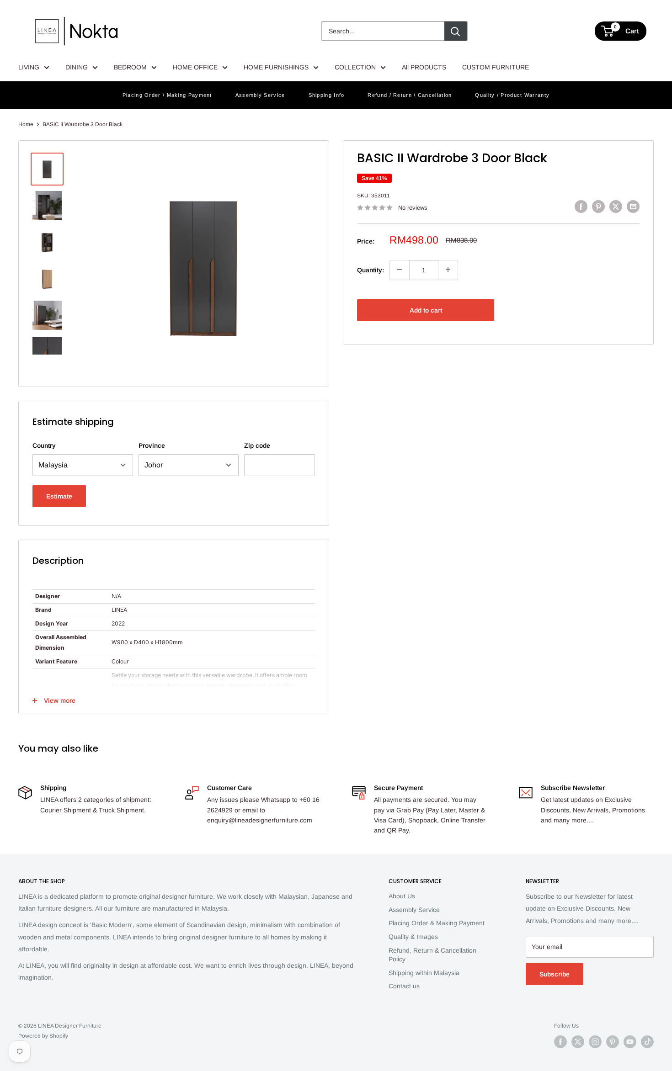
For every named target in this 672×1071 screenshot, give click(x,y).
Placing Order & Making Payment (437, 923)
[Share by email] (633, 206)
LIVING (28, 67)
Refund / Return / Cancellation (410, 95)
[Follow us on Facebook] (560, 1041)
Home (25, 124)
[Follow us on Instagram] (595, 1041)
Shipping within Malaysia (424, 972)
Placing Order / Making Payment (167, 95)
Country (44, 445)
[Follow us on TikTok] (647, 1041)
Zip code (257, 445)
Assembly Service (260, 95)
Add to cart (426, 309)
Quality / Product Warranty (512, 95)
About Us (402, 896)
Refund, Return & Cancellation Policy (432, 955)
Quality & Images (413, 936)
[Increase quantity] (448, 269)
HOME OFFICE (195, 67)
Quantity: (370, 269)
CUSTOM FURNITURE (495, 67)
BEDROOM (130, 67)
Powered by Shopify (43, 1036)
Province (152, 445)
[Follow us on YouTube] (630, 1041)
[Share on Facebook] (581, 206)
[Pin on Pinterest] (598, 206)
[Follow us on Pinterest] (612, 1041)
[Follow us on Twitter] (577, 1041)
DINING (76, 67)
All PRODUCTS (424, 67)
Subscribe (554, 974)
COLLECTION (355, 67)
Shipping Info (327, 95)
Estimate (59, 496)
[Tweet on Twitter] (615, 206)
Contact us (404, 986)
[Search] (455, 31)
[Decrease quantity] (399, 269)
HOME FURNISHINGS (276, 67)
